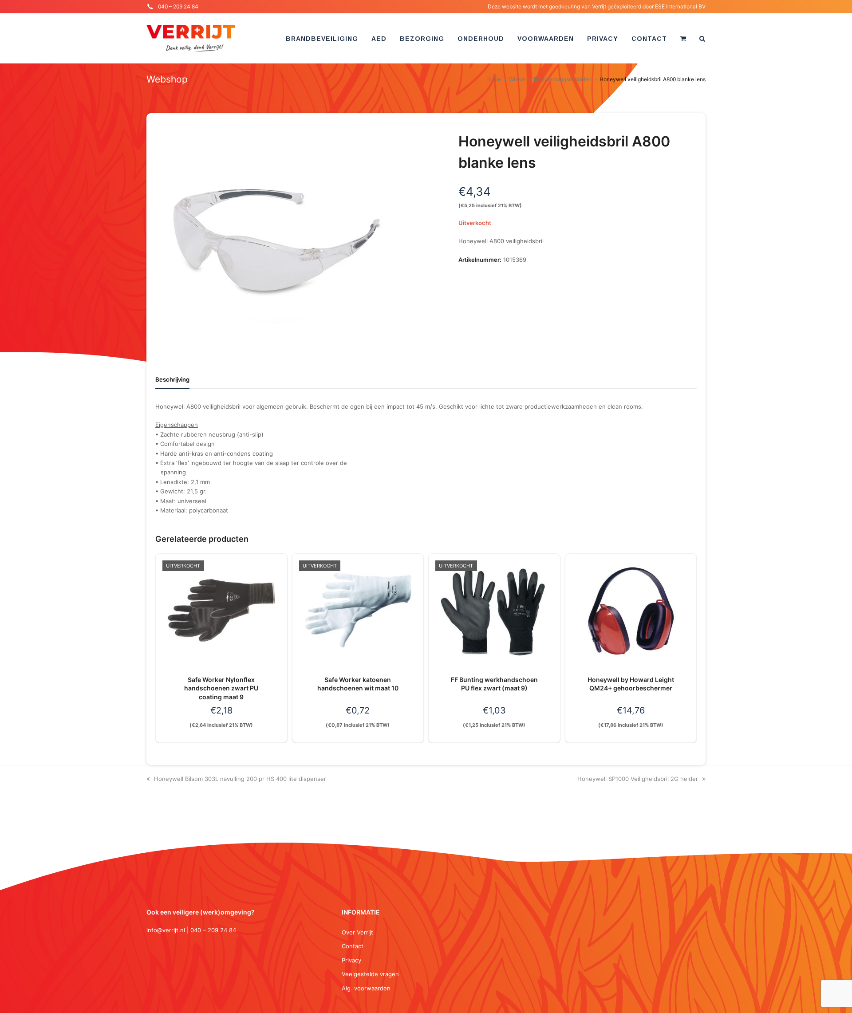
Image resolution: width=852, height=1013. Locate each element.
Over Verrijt (357, 932)
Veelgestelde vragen (370, 974)
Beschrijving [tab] (172, 379)
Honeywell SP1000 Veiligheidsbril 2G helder (637, 778)
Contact (352, 946)
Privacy (351, 960)
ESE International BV (680, 6)
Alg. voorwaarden (366, 988)
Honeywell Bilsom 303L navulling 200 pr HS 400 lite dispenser (240, 778)
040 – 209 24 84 (178, 6)
